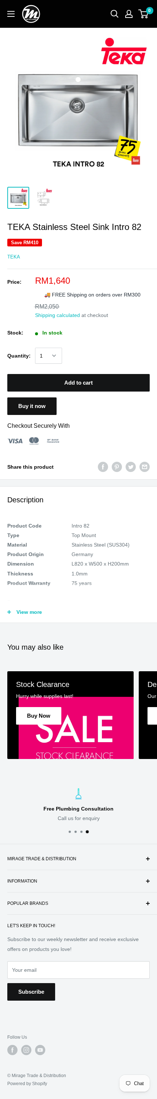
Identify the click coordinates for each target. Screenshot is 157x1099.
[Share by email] (144, 467)
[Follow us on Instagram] (26, 1050)
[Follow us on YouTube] (40, 1050)
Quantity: (19, 356)
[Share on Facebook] (103, 467)
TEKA (13, 257)
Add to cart (78, 382)
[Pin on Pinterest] (117, 467)
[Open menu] (11, 14)
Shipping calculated (57, 315)
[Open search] (115, 14)
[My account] (129, 14)
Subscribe (31, 992)
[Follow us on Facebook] (12, 1050)
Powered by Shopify (27, 1083)
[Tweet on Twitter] (131, 467)
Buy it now (32, 406)
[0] (143, 14)
